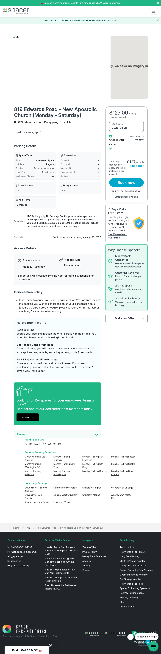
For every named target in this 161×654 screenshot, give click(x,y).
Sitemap (86, 565)
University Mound (91, 495)
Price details (137, 165)
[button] (110, 148)
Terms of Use (89, 547)
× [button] (158, 2)
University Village (62, 502)
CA (26, 444)
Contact (86, 570)
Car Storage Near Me (131, 579)
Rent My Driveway (129, 597)
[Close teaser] (50, 645)
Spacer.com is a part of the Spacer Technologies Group (31, 636)
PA (59, 444)
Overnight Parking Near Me (134, 574)
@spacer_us (16, 556)
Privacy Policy (89, 551)
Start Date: (117, 124)
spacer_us (15, 561)
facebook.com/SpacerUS (23, 551)
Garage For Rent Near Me (133, 565)
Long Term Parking (129, 556)
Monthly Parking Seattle (123, 464)
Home (16, 527)
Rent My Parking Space (132, 593)
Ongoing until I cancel (116, 142)
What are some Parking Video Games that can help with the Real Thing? (60, 561)
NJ (28, 527)
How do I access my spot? (27, 132)
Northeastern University (65, 487)
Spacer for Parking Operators (135, 588)
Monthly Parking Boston (123, 456)
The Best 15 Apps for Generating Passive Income (61, 579)
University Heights (91, 487)
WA (49, 444)
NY (44, 444)
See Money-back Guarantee (117, 236)
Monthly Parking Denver (94, 471)
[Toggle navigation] (153, 11)
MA (36, 444)
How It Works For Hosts (131, 583)
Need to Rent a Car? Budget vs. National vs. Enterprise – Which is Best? (61, 550)
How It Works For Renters (133, 551)
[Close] (157, 20)
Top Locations (127, 547)
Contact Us (27, 417)
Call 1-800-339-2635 (21, 547)
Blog (122, 602)
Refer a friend (127, 606)
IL (40, 444)
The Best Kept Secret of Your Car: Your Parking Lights (60, 571)
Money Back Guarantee (94, 556)
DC (31, 444)
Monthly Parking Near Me (133, 561)
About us (86, 561)
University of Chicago (122, 487)
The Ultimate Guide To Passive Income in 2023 (60, 587)
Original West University (65, 495)
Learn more (115, 3)
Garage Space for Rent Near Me (136, 570)
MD (54, 444)
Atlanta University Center (37, 502)
